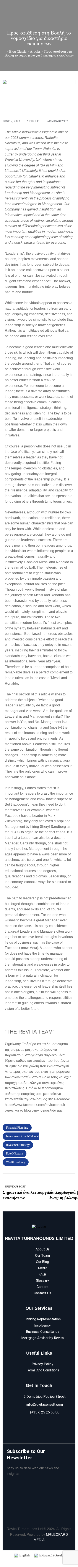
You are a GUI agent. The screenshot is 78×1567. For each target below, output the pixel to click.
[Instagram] (38, 1425)
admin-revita (58, 121)
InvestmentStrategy (18, 1145)
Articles (34, 121)
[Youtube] (48, 1425)
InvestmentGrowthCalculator (23, 1136)
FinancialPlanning (17, 1127)
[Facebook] (28, 1425)
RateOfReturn (14, 1153)
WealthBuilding (15, 1162)
